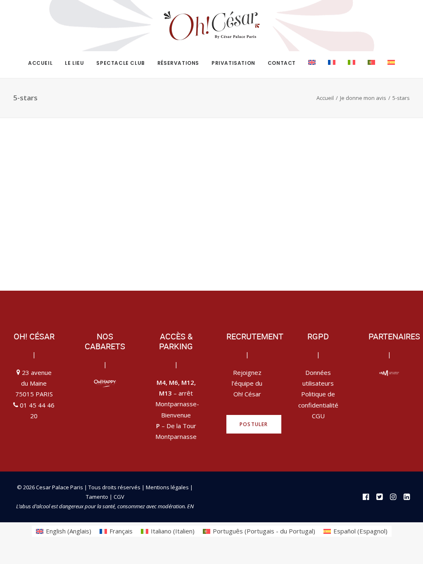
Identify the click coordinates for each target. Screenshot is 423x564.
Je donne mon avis (363, 98)
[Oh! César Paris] (211, 25)
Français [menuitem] (121, 531)
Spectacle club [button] (120, 62)
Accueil (325, 98)
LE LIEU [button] (74, 62)
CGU (318, 416)
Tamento (97, 496)
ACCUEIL (40, 62)
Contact (282, 62)
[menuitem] (43, 63)
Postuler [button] (254, 424)
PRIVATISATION (233, 62)
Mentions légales (167, 487)
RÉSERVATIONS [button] (178, 62)
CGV (119, 496)
